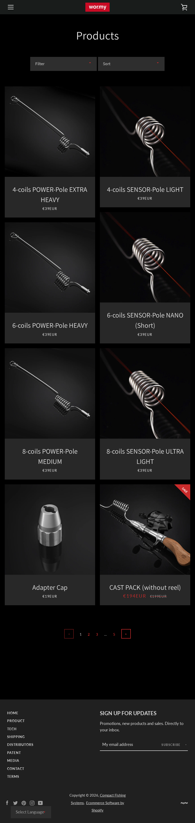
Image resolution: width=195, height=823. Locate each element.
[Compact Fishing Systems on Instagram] (32, 802)
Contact (15, 769)
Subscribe (171, 745)
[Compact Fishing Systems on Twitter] (15, 802)
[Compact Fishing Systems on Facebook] (7, 802)
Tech (12, 729)
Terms (13, 776)
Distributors (20, 745)
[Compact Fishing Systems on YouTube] (40, 802)
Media (13, 761)
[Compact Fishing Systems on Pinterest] (23, 802)
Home (12, 713)
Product (16, 721)
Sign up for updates (128, 713)
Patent (14, 753)
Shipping (16, 737)
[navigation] (11, 7)
